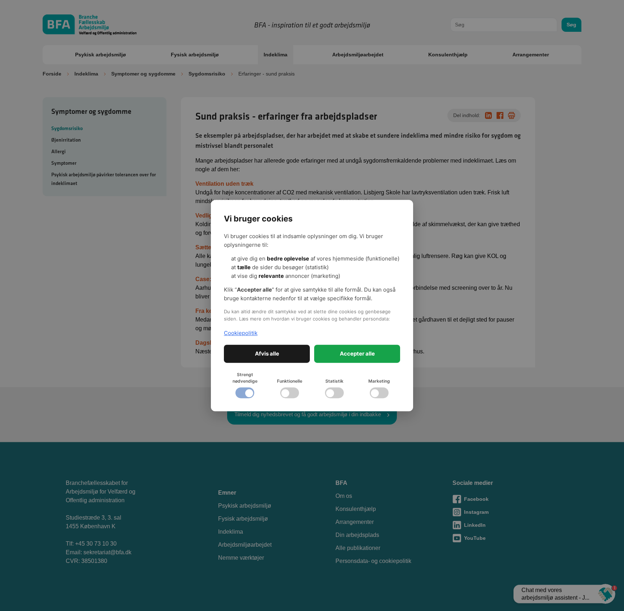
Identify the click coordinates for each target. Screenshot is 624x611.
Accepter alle (357, 353)
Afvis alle (267, 353)
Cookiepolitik (240, 333)
